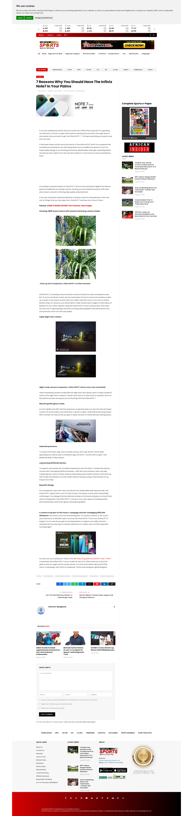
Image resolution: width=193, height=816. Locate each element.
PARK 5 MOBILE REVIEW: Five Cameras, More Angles (70, 206)
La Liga (115, 70)
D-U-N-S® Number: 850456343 (47, 783)
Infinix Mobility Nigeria (79, 576)
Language (146, 54)
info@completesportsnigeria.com (109, 760)
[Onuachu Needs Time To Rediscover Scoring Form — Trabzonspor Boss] (127, 202)
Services (50, 35)
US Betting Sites (145, 733)
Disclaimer (40, 763)
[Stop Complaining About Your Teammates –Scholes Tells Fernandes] (127, 190)
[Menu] (39, 53)
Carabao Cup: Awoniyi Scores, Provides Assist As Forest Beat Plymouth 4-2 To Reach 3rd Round (145, 166)
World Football (89, 54)
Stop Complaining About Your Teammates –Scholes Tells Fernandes (146, 190)
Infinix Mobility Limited (62, 576)
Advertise (39, 754)
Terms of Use (41, 757)
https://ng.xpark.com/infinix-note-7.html (94, 558)
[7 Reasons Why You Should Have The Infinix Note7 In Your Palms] (69, 116)
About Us (39, 747)
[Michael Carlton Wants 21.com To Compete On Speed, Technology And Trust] (75, 638)
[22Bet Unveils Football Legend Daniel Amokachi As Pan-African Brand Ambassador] (48, 638)
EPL (106, 70)
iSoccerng (113, 733)
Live (124, 54)
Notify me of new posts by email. (52, 708)
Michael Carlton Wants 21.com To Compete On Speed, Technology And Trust (73, 651)
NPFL (79, 70)
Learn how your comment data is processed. (79, 722)
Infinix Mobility (48, 576)
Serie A (126, 70)
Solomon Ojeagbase (57, 607)
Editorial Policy (41, 770)
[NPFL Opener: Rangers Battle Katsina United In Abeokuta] (127, 179)
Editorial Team (41, 760)
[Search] (153, 35)
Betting (41, 35)
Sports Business (128, 733)
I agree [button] (20, 18)
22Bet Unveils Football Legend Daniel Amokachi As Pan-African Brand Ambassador (48, 651)
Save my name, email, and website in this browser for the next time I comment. (69, 700)
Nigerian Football (55, 54)
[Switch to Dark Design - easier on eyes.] (150, 35)
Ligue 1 (150, 70)
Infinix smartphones (107, 576)
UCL (98, 70)
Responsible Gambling (44, 779)
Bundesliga (138, 70)
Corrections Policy (42, 773)
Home (44, 54)
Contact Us (40, 750)
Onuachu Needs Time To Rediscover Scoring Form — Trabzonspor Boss (145, 202)
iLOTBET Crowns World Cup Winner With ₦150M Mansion (102, 649)
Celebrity (40, 77)
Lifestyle (101, 733)
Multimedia (133, 54)
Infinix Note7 (94, 576)
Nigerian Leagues (73, 54)
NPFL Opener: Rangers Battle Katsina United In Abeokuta (145, 178)
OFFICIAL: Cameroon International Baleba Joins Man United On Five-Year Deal (146, 214)
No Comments (69, 91)
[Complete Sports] (49, 45)
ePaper (59, 35)
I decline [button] (29, 18)
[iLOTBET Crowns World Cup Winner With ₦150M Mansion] (103, 638)
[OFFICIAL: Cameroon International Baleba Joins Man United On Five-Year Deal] (127, 215)
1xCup (70, 70)
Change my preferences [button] (43, 18)
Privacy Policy (41, 766)
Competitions (113, 54)
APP (65, 35)
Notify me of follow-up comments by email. (56, 704)
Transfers (102, 54)
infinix (39, 576)
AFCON (88, 70)
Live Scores (42, 70)
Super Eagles (57, 70)
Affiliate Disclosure (42, 776)
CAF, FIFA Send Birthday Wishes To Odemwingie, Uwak (59, 596)
